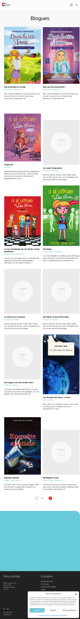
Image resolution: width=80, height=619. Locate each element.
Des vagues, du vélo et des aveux (18, 382)
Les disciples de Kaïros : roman (56, 397)
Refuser (53, 610)
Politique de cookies (44, 615)
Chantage (47, 249)
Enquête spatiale (11, 478)
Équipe (43, 589)
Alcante (7, 167)
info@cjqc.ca (7, 614)
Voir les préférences (69, 610)
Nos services (45, 584)
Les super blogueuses (52, 168)
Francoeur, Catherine (12, 90)
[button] (76, 594)
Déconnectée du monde (15, 87)
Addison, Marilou (11, 385)
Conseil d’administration (48, 587)
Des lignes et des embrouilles (56, 317)
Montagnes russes (51, 478)
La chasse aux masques (14, 317)
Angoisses (8, 164)
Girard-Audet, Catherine (14, 254)
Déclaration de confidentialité (59, 615)
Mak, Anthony (48, 400)
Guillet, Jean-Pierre (12, 480)
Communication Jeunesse (6, 4)
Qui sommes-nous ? (47, 581)
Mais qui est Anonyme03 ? (54, 87)
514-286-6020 (7, 612)
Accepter (37, 610)
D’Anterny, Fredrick (50, 171)
